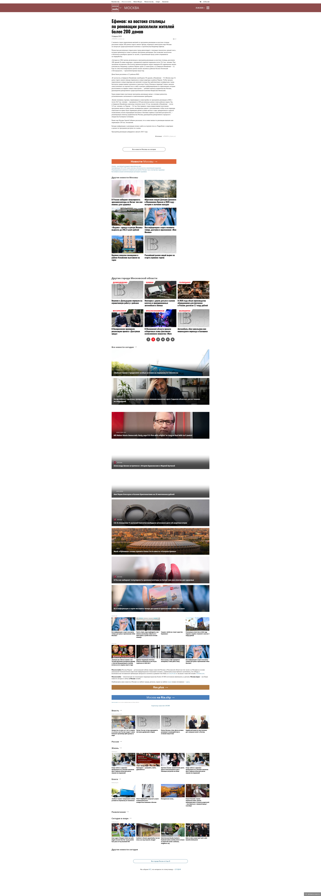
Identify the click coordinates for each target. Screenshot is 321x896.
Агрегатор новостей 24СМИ (160, 706)
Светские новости (115, 702)
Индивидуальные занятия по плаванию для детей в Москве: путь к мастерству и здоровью (138, 170)
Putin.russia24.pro (117, 714)
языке (170, 682)
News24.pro (115, 782)
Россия (115, 741)
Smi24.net (114, 616)
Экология (165, 2)
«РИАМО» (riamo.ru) (118, 39)
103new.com (200, 673)
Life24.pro (114, 751)
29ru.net (114, 643)
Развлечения (119, 812)
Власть (115, 710)
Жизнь (115, 748)
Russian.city (115, 2)
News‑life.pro (137, 2)
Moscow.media (126, 2)
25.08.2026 (199, 8)
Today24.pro (115, 822)
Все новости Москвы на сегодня (144, 149)
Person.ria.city (148, 2)
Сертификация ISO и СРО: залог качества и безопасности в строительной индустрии (136, 168)
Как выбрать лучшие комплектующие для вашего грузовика (129, 171)
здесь (188, 682)
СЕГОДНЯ (178, 869)
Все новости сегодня (123, 347)
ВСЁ (150, 869)
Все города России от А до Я (160, 861)
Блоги (115, 779)
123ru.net (206, 2)
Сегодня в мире (120, 818)
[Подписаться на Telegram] (200, 1)
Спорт (158, 2)
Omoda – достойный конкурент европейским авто (126, 166)
